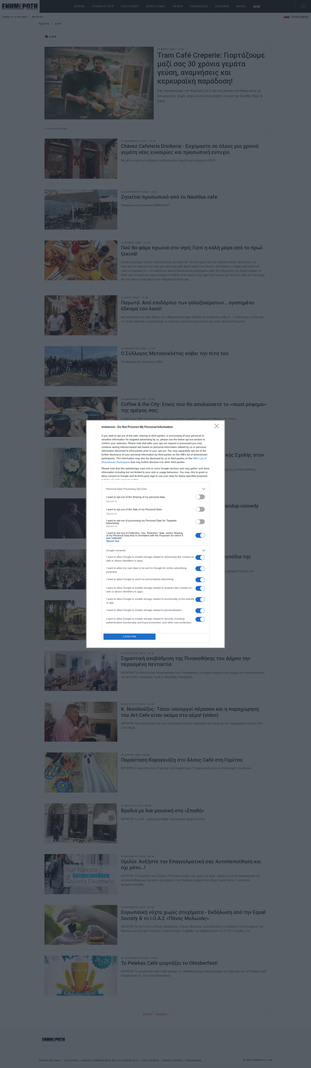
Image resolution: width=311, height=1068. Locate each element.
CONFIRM (129, 636)
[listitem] (155, 489)
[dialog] (155, 534)
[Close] (217, 427)
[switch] (200, 496)
